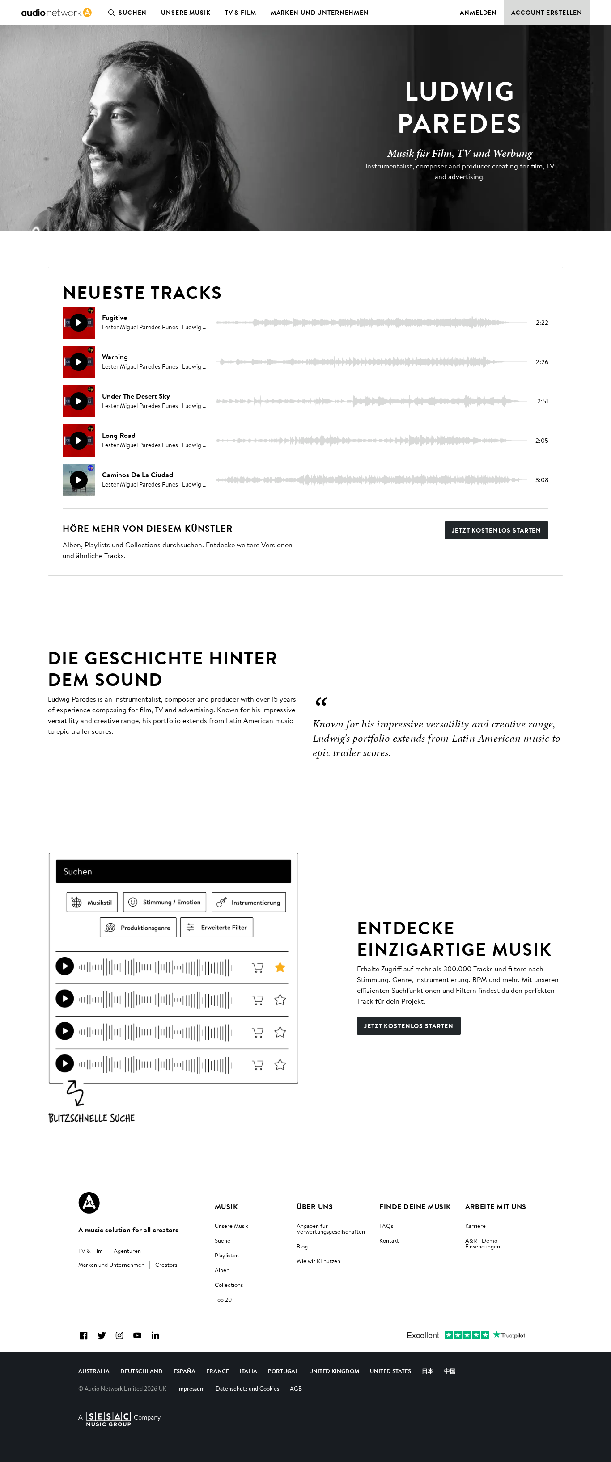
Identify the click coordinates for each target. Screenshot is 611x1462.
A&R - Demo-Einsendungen (482, 1243)
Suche (222, 1240)
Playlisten (227, 1255)
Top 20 (223, 1299)
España (184, 1371)
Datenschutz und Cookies (247, 1388)
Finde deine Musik (414, 1206)
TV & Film (240, 12)
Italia (248, 1371)
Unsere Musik (186, 12)
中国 (450, 1371)
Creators (166, 1264)
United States (390, 1371)
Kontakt (389, 1240)
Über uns (315, 1206)
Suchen (133, 12)
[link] (56, 12)
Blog (302, 1246)
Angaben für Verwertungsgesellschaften (331, 1228)
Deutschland (141, 1371)
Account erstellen (546, 12)
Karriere (475, 1226)
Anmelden (478, 12)
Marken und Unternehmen (320, 12)
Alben (222, 1270)
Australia (94, 1371)
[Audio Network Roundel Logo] (89, 1203)
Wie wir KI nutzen (318, 1261)
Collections (229, 1285)
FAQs (386, 1226)
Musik (226, 1206)
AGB (296, 1388)
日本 (427, 1371)
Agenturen (127, 1251)
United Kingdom (334, 1371)
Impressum (191, 1388)
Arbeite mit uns (495, 1206)
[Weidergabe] (79, 323)
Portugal (283, 1371)
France (217, 1371)
